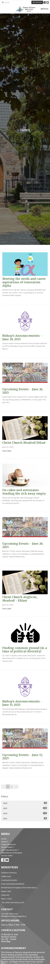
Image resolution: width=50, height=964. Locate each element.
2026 (24, 803)
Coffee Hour (6, 876)
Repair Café (6, 891)
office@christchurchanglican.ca (13, 916)
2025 (24, 808)
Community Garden (9, 880)
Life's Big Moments (9, 850)
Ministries (9, 867)
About (4, 841)
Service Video (6, 855)
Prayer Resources (8, 844)
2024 (24, 813)
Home (3, 839)
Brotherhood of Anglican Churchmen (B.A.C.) (19, 887)
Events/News (7, 847)
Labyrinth (5, 895)
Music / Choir (6, 899)
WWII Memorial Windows (11, 853)
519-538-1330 (37, 2)
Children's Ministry (9, 872)
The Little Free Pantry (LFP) (12, 902)
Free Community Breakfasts (12, 884)
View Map (5, 941)
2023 (24, 818)
